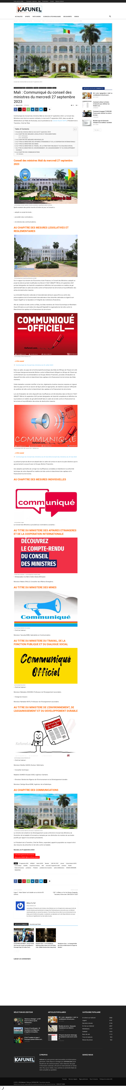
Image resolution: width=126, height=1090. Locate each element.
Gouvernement (42, 87)
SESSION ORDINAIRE (71, 867)
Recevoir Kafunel (60, 1)
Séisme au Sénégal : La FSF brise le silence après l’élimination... (32, 1020)
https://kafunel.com (31, 905)
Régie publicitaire (83, 1079)
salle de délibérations (59, 867)
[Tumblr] (37, 109)
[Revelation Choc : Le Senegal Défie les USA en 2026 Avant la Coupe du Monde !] (68, 935)
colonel (62, 863)
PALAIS (69, 865)
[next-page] (18, 951)
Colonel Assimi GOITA (59, 121)
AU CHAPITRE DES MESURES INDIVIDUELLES (30, 139)
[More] (50, 109)
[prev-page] (15, 951)
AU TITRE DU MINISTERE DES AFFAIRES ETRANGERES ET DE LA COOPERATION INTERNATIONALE (45, 141)
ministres (64, 865)
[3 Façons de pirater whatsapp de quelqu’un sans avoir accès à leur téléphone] (52, 1037)
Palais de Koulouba (19, 867)
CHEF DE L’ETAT (54, 863)
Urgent (54, 87)
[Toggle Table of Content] (74, 129)
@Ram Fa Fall (19, 105)
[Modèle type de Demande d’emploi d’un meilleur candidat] (87, 123)
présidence (28, 867)
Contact (52, 1)
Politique (36, 87)
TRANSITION (18, 870)
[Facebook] (15, 109)
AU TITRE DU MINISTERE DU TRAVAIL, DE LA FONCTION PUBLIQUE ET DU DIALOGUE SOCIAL (44, 146)
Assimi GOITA (40, 863)
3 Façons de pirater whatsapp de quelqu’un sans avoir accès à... (68, 1036)
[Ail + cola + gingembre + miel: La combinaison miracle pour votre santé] (87, 95)
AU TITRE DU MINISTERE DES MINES (27, 144)
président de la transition (46, 867)
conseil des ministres (35, 865)
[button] (110, 17)
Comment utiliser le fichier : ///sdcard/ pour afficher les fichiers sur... (101, 103)
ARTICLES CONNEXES (21, 924)
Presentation (45, 1)
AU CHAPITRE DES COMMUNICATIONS (28, 152)
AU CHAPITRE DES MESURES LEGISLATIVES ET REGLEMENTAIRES (36, 134)
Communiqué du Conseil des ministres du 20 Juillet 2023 (34, 365)
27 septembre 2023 (23, 863)
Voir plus (96, 130)
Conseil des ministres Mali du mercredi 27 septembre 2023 (33, 132)
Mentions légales (73, 1079)
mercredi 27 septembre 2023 (53, 865)
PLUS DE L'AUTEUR (35, 924)
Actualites (19, 16)
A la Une (49, 87)
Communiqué (37, 21)
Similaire (21, 154)
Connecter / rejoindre (31, 1)
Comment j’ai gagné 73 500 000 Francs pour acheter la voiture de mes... (102, 113)
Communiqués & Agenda (25, 21)
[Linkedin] (32, 109)
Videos (76, 16)
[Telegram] (41, 109)
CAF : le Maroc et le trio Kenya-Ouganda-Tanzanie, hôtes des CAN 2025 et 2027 (65, 893)
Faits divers (37, 16)
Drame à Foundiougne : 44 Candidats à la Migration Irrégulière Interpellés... (32, 1030)
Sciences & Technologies (52, 16)
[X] (20, 109)
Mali (43, 865)
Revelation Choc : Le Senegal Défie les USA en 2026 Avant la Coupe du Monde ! (67, 945)
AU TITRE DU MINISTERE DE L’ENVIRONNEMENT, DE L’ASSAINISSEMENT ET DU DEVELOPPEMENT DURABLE (45, 149)
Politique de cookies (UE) (106, 1079)
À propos (64, 1079)
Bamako (47, 863)
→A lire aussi (24, 136)
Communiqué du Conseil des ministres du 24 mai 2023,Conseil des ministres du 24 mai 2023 (46, 457)
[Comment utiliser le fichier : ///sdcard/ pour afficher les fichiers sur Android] (87, 104)
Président (35, 867)
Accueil (15, 21)
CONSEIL (25, 865)
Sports (27, 16)
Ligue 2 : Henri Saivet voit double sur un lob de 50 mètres (29, 893)
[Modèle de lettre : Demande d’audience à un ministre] (52, 1028)
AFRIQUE (32, 863)
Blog (39, 1)
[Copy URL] (45, 109)
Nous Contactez (94, 1079)
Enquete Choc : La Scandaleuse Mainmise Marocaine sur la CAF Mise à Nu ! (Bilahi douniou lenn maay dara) (46, 945)
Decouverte (67, 16)
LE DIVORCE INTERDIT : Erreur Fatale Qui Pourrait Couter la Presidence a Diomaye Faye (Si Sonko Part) (24, 945)
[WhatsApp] (28, 109)
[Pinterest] (24, 109)
